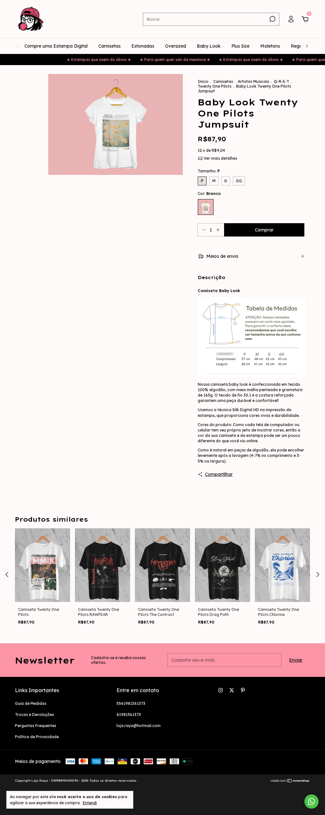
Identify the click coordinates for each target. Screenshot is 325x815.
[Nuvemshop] (290, 781)
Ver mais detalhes (220, 158)
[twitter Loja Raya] (231, 690)
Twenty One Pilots (214, 86)
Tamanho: (209, 171)
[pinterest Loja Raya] (242, 690)
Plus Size (240, 46)
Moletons (270, 46)
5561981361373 (130, 703)
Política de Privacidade (37, 736)
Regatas (300, 46)
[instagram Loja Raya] (220, 690)
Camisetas (109, 46)
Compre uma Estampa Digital (56, 46)
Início (203, 81)
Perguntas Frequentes (35, 725)
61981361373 (128, 714)
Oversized (175, 46)
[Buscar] (272, 19)
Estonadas (142, 46)
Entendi (90, 802)
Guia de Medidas (30, 703)
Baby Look (209, 46)
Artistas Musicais (253, 81)
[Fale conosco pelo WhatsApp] (311, 801)
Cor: (209, 193)
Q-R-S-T (281, 81)
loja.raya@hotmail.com (138, 725)
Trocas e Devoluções (34, 714)
